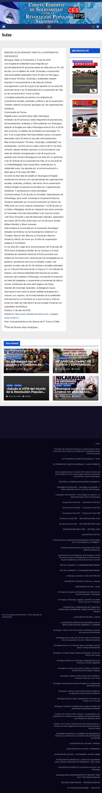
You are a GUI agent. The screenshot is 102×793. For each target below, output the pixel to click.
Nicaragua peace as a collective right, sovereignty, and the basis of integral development (77, 646)
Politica (18, 358)
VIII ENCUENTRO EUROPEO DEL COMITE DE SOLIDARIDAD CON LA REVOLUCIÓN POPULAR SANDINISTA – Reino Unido (77, 761)
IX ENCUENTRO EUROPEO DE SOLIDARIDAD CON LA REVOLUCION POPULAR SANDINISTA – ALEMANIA (80, 623)
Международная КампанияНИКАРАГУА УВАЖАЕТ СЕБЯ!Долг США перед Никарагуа (78, 776)
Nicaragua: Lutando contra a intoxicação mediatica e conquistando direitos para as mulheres (79, 692)
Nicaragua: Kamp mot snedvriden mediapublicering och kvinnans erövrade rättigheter (78, 661)
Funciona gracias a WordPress (14, 615)
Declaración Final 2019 (68, 518)
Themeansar (7, 617)
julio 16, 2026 (14, 396)
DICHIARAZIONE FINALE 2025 (74, 529)
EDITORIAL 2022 (94, 529)
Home (98, 444)
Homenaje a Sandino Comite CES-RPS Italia (83, 576)
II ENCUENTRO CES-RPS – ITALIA (87, 587)
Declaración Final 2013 (71, 502)
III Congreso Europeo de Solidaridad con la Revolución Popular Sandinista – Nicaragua (79, 593)
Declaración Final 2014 (91, 502)
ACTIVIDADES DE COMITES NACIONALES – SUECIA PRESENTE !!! (76, 465)
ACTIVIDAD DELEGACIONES (78, 788)
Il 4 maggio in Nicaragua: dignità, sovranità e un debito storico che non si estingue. (79, 601)
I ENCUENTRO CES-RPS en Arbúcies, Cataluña (82, 581)
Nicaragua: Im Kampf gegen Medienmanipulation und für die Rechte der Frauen (76, 654)
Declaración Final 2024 (68, 524)
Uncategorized (62, 358)
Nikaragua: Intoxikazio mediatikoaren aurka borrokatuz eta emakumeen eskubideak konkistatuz (77, 707)
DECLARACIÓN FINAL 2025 (89, 524)
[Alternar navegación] (49, 27)
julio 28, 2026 (64, 369)
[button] (93, 26)
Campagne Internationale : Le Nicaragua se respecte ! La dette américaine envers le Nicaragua (77, 496)
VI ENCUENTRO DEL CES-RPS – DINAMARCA (83, 749)
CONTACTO (95, 788)
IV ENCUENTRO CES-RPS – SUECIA (87, 617)
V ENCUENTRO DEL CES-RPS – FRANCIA (84, 743)
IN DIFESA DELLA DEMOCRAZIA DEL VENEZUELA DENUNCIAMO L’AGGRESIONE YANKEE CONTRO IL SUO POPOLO (79, 609)
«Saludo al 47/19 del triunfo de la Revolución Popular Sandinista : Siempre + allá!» (26, 392)
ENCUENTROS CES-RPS (91, 535)
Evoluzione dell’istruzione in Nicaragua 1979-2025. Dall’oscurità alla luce (80, 549)
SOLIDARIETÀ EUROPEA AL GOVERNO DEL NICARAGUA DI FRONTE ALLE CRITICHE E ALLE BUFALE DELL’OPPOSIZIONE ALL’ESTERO (77, 736)
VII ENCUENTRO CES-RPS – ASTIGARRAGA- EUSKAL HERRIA (77, 754)
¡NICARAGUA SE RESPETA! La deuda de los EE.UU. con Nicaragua (79, 768)
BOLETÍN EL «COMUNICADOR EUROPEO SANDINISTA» (79, 482)
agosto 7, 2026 (15, 369)
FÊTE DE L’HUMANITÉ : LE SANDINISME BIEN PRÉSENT (80, 565)
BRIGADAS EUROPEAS (91, 782)
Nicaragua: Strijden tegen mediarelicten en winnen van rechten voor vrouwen (78, 700)
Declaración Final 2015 (71, 508)
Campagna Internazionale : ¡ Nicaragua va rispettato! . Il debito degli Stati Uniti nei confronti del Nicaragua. (78, 488)
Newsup (36, 615)
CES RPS (9, 358)
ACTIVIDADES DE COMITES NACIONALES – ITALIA (81, 459)
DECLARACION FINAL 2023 (89, 518)
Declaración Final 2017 (71, 513)
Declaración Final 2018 (91, 513)
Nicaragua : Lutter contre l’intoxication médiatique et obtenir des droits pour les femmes (76, 631)
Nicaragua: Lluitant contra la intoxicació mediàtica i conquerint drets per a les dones (80, 677)
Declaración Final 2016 (91, 508)
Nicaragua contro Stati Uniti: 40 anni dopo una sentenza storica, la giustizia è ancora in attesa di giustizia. (78, 639)
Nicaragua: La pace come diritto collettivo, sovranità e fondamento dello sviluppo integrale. (79, 669)
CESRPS (29, 369)
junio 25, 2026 (64, 396)
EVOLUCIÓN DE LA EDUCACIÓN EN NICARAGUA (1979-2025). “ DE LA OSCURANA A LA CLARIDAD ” (76, 541)
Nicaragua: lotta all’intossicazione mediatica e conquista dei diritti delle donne (76, 684)
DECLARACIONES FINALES (71, 782)
